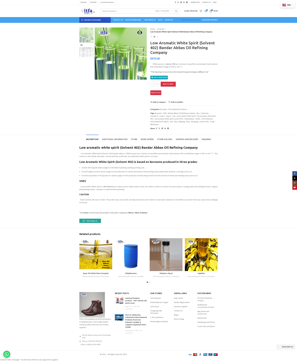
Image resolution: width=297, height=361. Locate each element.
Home (152, 29)
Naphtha (201, 273)
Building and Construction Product (205, 306)
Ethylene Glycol (166, 273)
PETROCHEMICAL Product (204, 299)
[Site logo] (88, 11)
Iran (174, 116)
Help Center (178, 298)
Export (162, 116)
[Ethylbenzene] (131, 254)
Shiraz (131, 213)
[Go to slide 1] (147, 282)
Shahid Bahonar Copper (159, 302)
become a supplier (181, 306)
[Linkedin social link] (184, 2)
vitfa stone (154, 306)
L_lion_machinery (156, 317)
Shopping (194, 121)
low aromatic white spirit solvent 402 (169, 119)
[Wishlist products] (201, 11)
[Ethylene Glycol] (166, 254)
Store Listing (179, 319)
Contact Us (178, 311)
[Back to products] (154, 36)
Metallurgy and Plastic (206, 322)
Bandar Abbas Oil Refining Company (181, 113)
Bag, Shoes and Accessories (203, 312)
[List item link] (95, 341)
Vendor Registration (182, 302)
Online (197, 119)
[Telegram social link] (186, 2)
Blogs (176, 315)
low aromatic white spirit (186, 116)
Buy (198, 113)
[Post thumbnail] (119, 303)
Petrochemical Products (177, 109)
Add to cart (168, 84)
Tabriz (136, 213)
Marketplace (189, 119)
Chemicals (204, 113)
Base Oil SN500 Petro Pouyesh (95, 273)
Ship (175, 121)
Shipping (181, 121)
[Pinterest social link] (181, 2)
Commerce (154, 116)
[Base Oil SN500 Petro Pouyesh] (95, 254)
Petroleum (105, 276)
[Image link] (92, 305)
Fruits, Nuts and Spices (206, 326)
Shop (188, 121)
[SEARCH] (176, 11)
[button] (6, 354)
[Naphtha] (201, 254)
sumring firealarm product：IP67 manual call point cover (136, 300)
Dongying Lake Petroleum (156, 312)
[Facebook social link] (175, 2)
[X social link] (178, 2)
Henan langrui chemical (159, 321)
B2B (164, 113)
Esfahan (143, 213)
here (86, 213)
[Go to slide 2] (149, 282)
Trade (212, 121)
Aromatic (160, 29)
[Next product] (157, 36)
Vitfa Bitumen (155, 298)
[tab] (92, 138)
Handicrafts (202, 318)
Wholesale (154, 124)
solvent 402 (204, 121)
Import (168, 116)
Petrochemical (207, 119)
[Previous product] (151, 36)
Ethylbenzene (131, 273)
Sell (171, 121)
